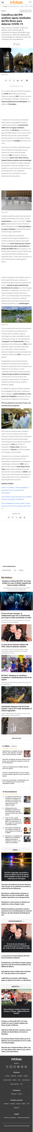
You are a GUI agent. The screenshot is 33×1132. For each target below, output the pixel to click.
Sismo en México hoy (9, 6)
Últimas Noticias (14, 1084)
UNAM (17, 6)
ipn (15, 570)
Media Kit (16, 1107)
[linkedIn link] (25, 1066)
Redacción (14, 1094)
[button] (2, 2)
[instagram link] (14, 1066)
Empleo (20, 1094)
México (3, 11)
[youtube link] (18, 1066)
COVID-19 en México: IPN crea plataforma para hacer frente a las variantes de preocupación (15, 490)
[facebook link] (7, 1066)
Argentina (13, 1076)
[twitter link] (11, 1066)
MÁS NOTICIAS (16, 738)
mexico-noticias (6, 570)
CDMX (21, 6)
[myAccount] (30, 2)
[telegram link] (22, 1066)
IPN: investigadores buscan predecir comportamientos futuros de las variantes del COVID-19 (16, 505)
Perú (19, 1080)
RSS (21, 1084)
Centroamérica (26, 1080)
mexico (21, 570)
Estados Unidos (7, 1080)
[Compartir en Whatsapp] (6, 80)
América (7, 1076)
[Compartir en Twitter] (13, 80)
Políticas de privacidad (23, 1117)
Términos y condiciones (10, 1117)
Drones (26, 6)
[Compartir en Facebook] (10, 80)
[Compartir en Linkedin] (17, 80)
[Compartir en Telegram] (21, 80)
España (26, 1076)
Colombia (19, 1076)
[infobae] (16, 2)
